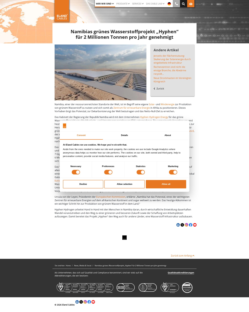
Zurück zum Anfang (181, 255)
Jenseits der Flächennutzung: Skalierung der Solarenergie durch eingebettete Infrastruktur (172, 59)
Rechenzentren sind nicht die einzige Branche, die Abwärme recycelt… (170, 70)
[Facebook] (190, 225)
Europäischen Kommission (110, 196)
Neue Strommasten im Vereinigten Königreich (172, 79)
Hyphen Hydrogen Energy (154, 117)
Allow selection (124, 184)
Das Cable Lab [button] (154, 3)
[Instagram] (186, 225)
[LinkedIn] (178, 225)
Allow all (166, 184)
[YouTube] (194, 225)
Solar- (152, 104)
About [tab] (168, 135)
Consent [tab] (81, 135)
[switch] (108, 172)
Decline (83, 184)
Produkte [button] (121, 3)
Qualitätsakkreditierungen (181, 272)
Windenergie (168, 104)
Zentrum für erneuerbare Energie (131, 107)
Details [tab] (124, 135)
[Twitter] (182, 225)
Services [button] (136, 3)
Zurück (160, 88)
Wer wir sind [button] (103, 3)
